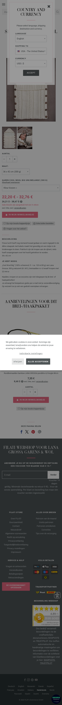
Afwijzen (18, 361)
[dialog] (31, 352)
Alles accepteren (38, 361)
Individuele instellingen (31, 353)
